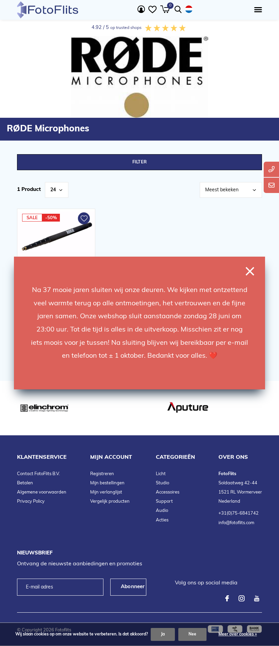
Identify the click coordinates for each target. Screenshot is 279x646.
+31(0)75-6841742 (238, 513)
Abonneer (133, 587)
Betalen (25, 483)
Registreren (102, 474)
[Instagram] (242, 598)
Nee (192, 634)
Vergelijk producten (110, 501)
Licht (161, 474)
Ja (163, 634)
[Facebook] (227, 598)
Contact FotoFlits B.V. (38, 474)
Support (164, 501)
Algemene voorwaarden (41, 492)
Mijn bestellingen (107, 483)
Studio (162, 483)
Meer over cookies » (237, 634)
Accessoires (167, 492)
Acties (162, 520)
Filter (139, 162)
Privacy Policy (31, 501)
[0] (164, 9)
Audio (162, 510)
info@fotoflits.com (236, 523)
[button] (256, 10)
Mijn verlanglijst (106, 492)
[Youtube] (256, 598)
